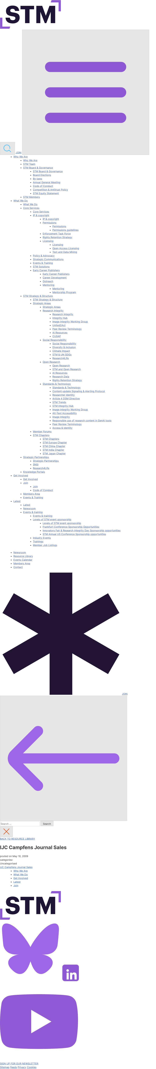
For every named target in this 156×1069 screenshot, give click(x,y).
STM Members (31, 197)
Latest (17, 501)
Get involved (20, 878)
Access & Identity (62, 427)
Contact (18, 567)
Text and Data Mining (64, 251)
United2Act (59, 325)
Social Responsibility (54, 339)
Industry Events (42, 537)
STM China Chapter (54, 446)
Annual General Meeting (46, 182)
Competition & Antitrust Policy (50, 189)
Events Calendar (22, 559)
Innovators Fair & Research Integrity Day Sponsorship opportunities (82, 530)
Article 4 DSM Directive (66, 398)
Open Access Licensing (65, 248)
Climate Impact (61, 350)
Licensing (48, 240)
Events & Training (43, 262)
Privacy (22, 1067)
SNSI (35, 464)
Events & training (33, 512)
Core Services (31, 207)
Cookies (31, 1067)
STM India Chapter (53, 449)
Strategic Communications (48, 259)
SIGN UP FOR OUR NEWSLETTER (19, 1063)
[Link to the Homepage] (30, 15)
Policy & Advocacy (44, 255)
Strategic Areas (42, 303)
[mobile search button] (7, 148)
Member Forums (42, 431)
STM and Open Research (66, 369)
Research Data (60, 376)
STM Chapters (41, 435)
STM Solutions (41, 266)
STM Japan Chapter (54, 453)
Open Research (51, 361)
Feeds (13, 1067)
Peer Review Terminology (67, 328)
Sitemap (4, 1067)
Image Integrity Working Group (70, 321)
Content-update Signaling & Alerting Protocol (78, 391)
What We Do (20, 200)
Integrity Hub (59, 317)
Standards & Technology (57, 383)
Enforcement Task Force (57, 233)
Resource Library (23, 556)
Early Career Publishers (46, 270)
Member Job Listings (45, 545)
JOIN (18, 152)
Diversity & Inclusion (64, 347)
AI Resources (59, 332)
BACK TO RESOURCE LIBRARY (17, 838)
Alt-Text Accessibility (64, 413)
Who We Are (20, 156)
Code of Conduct (43, 186)
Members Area (31, 493)
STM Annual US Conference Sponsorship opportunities (74, 534)
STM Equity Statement (46, 193)
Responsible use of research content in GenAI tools (81, 420)
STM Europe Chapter (55, 442)
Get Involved (20, 475)
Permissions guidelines (65, 229)
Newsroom (29, 508)
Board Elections (42, 175)
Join (25, 482)
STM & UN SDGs (61, 354)
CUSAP (56, 336)
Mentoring (48, 284)
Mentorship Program (64, 292)
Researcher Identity (63, 394)
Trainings (38, 541)
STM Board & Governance (38, 167)
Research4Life (60, 358)
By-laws (37, 178)
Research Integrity (53, 310)
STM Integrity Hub (62, 405)
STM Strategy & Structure (38, 295)
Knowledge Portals (34, 471)
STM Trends (59, 402)
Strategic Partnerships (36, 457)
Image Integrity (61, 416)
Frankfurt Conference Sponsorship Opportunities (71, 526)
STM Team (29, 164)
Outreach (48, 281)
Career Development (55, 277)
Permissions (49, 222)
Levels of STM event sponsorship (52, 519)
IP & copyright (41, 215)
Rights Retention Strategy (57, 237)
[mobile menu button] (85, 92)
